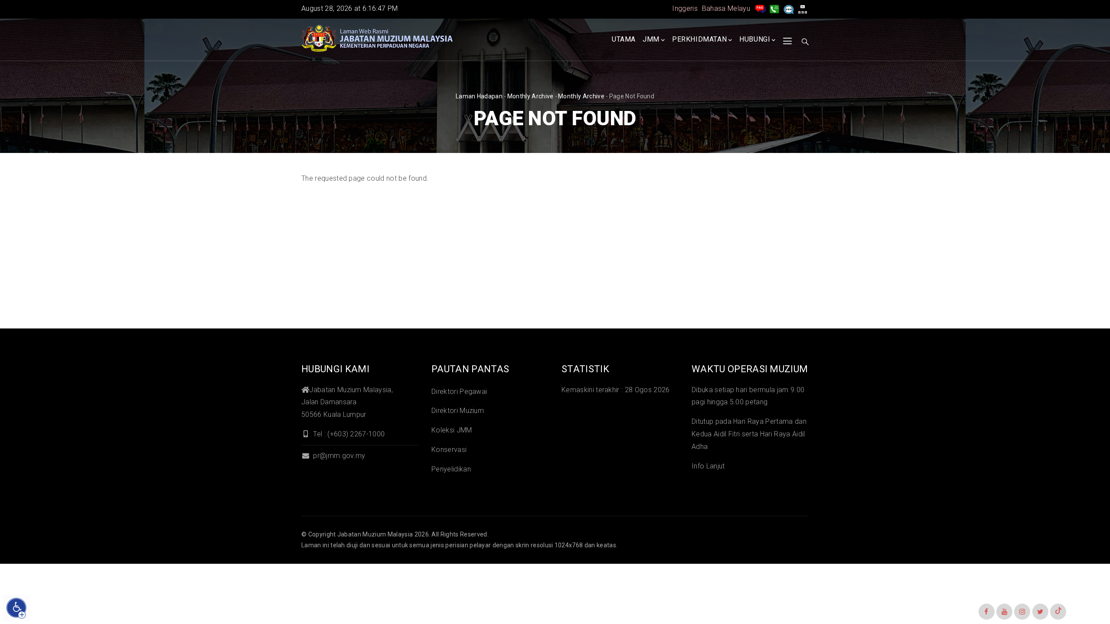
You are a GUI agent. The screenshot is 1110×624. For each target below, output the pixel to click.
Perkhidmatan (699, 39)
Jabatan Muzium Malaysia (375, 534)
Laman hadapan (479, 96)
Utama (624, 39)
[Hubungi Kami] (774, 8)
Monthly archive (530, 96)
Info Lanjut (708, 466)
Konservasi (449, 449)
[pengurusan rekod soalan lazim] (760, 8)
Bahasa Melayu (726, 8)
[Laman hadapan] (377, 38)
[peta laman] (803, 8)
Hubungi (754, 39)
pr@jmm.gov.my (338, 456)
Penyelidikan (451, 469)
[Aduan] (789, 8)
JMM (651, 39)
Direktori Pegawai (459, 391)
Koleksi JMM (451, 430)
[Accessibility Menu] (16, 608)
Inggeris (685, 8)
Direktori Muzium (457, 410)
